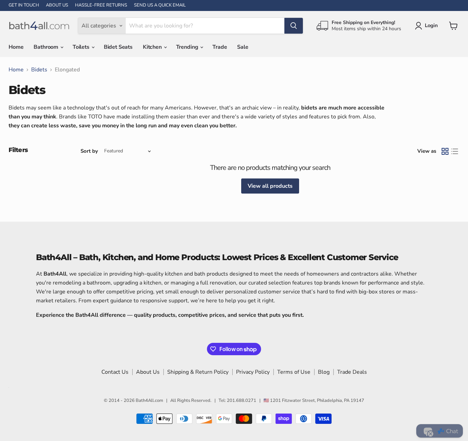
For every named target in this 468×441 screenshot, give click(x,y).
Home (16, 47)
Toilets (82, 47)
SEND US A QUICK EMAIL (160, 5)
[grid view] (445, 151)
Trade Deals (352, 372)
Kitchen (153, 47)
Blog (324, 372)
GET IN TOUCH (24, 5)
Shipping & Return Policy (198, 372)
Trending (188, 47)
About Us (148, 372)
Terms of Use (293, 372)
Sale (242, 47)
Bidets (39, 70)
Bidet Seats (118, 47)
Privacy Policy (253, 372)
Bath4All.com (149, 400)
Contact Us (114, 372)
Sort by (89, 151)
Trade (219, 47)
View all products (270, 186)
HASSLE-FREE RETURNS (101, 5)
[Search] (293, 26)
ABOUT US (57, 5)
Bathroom (47, 47)
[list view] (454, 151)
